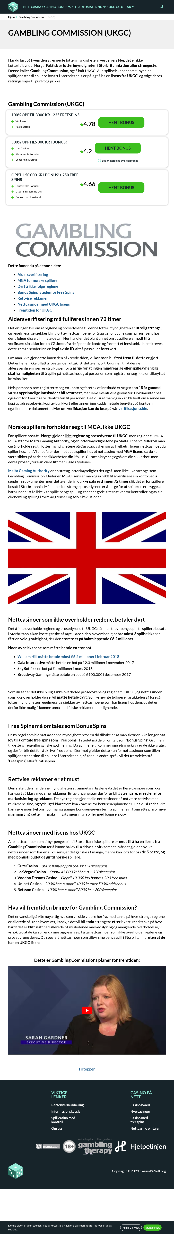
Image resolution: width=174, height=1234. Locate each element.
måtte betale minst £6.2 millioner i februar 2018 (68, 656)
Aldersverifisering (33, 274)
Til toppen (87, 1069)
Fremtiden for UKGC (35, 310)
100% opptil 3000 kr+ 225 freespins (45, 115)
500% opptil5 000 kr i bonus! (39, 142)
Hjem (11, 16)
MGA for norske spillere (37, 280)
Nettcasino (33, 7)
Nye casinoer (140, 1111)
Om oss (57, 1128)
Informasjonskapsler (66, 1111)
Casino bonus (55, 7)
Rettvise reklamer (33, 298)
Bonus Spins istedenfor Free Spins (46, 292)
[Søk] (161, 6)
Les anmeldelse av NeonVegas (120, 160)
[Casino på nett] (13, 7)
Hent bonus (121, 122)
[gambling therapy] (95, 1147)
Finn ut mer (131, 1227)
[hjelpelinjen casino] (140, 1147)
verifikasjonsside (132, 408)
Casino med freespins (139, 1120)
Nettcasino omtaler (145, 1128)
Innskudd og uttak (115, 7)
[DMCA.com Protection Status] (48, 1147)
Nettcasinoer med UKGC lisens (44, 304)
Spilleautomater (83, 7)
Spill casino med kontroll (63, 1120)
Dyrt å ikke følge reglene (38, 286)
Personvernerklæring (67, 1105)
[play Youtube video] (87, 1010)
